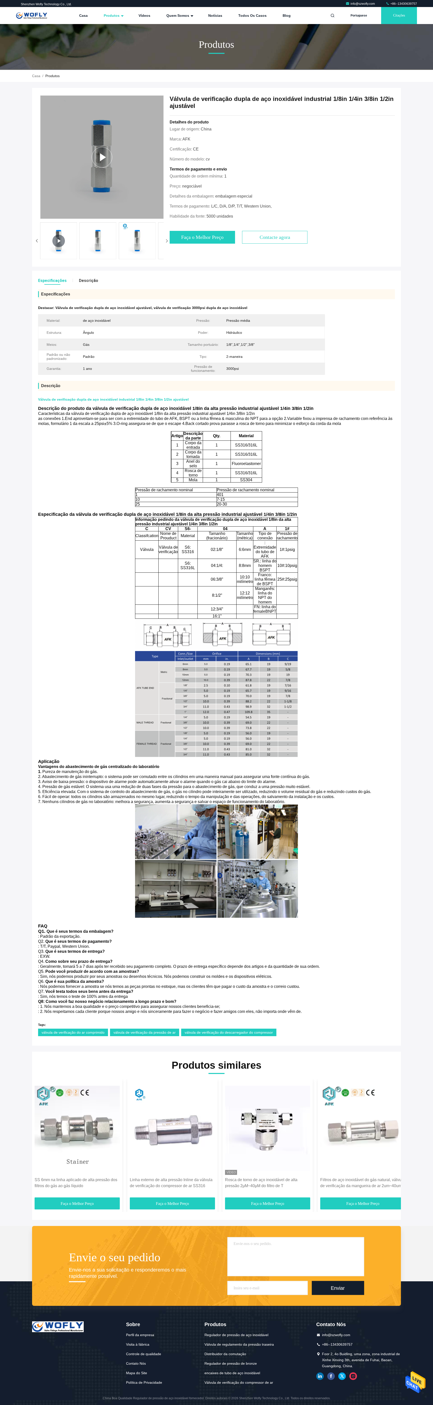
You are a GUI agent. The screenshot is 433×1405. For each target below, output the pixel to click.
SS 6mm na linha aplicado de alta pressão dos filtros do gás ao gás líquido (76, 1183)
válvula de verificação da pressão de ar (145, 1032)
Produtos (112, 16)
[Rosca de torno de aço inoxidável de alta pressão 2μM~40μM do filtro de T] (267, 1128)
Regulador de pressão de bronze (230, 1363)
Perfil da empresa (140, 1335)
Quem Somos (178, 16)
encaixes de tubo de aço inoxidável (232, 1373)
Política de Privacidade (144, 1382)
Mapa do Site (136, 1373)
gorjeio (342, 1376)
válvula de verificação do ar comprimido (73, 1032)
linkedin (320, 1376)
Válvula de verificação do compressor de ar (238, 1382)
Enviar (338, 1288)
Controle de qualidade (143, 1354)
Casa (83, 16)
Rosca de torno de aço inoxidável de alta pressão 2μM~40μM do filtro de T (261, 1183)
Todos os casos (252, 16)
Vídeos (144, 16)
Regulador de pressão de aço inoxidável (236, 1335)
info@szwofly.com (363, 4)
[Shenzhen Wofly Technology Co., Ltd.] (32, 15)
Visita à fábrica (137, 1344)
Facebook (331, 1376)
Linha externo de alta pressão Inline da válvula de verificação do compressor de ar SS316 (171, 1183)
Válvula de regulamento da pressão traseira (239, 1344)
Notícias (215, 16)
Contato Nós (136, 1363)
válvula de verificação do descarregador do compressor (229, 1032)
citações (399, 15)
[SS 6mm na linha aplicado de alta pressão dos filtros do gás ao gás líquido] (77, 1128)
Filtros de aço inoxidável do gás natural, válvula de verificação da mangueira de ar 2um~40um (362, 1183)
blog (287, 16)
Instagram (353, 1376)
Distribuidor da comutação (225, 1354)
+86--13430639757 (403, 4)
